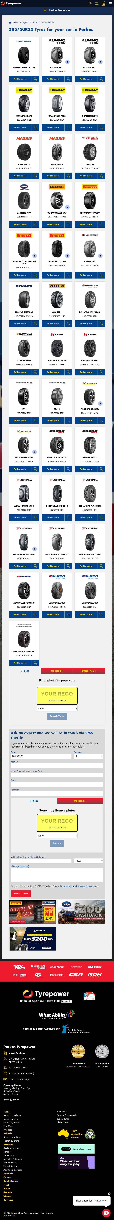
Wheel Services (10, 1166)
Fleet (6, 1184)
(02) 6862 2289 (18, 1067)
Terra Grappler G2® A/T (24, 651)
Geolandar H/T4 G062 (57, 554)
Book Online (10, 1181)
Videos (7, 1196)
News (6, 1188)
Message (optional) (20, 866)
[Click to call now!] (89, 3)
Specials (8, 1173)
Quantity (78, 752)
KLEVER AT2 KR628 (57, 360)
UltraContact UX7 (57, 213)
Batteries (7, 1151)
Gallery (7, 1192)
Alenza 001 (90, 261)
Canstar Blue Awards (66, 1115)
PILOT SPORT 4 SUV (90, 409)
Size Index (62, 1111)
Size (13, 752)
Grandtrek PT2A (56, 116)
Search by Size (10, 1119)
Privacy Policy (66, 886)
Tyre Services (9, 1162)
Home (14, 22)
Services (8, 1144)
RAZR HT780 (57, 164)
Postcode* (16, 789)
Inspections (8, 1155)
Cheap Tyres (62, 1122)
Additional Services (12, 1169)
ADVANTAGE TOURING (24, 603)
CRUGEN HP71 (57, 67)
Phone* (26, 771)
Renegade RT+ (90, 457)
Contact (7, 1177)
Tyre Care (8, 1126)
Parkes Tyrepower (59, 9)
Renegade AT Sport (57, 457)
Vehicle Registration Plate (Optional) (28, 857)
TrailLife (90, 164)
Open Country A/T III (24, 67)
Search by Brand (11, 1122)
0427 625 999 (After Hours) (21, 1073)
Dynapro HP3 (24, 360)
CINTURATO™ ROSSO (90, 213)
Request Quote (21, 893)
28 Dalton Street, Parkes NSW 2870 (22, 1060)
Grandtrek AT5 (24, 116)
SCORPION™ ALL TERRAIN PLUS (24, 262)
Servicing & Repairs (12, 1159)
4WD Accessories (11, 1148)
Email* (14, 780)
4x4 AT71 (57, 312)
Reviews (8, 1199)
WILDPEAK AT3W (57, 603)
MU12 (57, 409)
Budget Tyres (63, 1118)
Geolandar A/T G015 (57, 506)
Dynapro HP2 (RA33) (90, 312)
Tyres (6, 1111)
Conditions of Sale (37, 1213)
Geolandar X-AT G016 (90, 554)
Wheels (7, 1133)
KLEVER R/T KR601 (90, 360)
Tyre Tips (7, 1129)
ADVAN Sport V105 (24, 506)
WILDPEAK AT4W (90, 603)
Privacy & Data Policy (19, 1213)
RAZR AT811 (24, 164)
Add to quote (20, 79)
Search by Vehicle (12, 1115)
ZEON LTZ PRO (24, 213)
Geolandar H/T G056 (24, 554)
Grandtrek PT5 (90, 116)
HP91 (24, 409)
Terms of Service (85, 886)
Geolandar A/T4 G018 (89, 506)
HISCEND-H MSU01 (24, 312)
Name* (14, 761)
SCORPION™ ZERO (57, 261)
